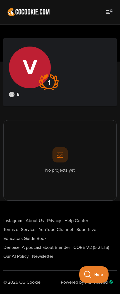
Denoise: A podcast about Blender (36, 247)
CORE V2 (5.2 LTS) (91, 247)
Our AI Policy (16, 256)
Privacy (54, 220)
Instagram (12, 220)
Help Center (76, 220)
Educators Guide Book (25, 238)
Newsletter (42, 256)
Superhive (86, 229)
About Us (35, 220)
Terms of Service (19, 229)
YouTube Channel (56, 229)
